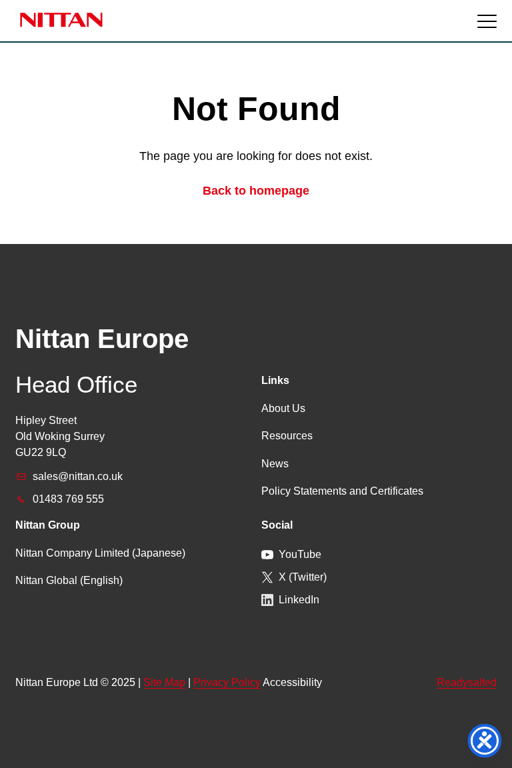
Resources (287, 435)
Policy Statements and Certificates (342, 491)
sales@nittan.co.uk (78, 476)
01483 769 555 (68, 499)
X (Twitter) (303, 577)
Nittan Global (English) (69, 580)
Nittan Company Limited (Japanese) (100, 553)
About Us (283, 408)
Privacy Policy (227, 682)
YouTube (300, 554)
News (275, 463)
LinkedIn (299, 599)
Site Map (164, 682)
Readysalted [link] (467, 682)
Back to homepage (256, 190)
